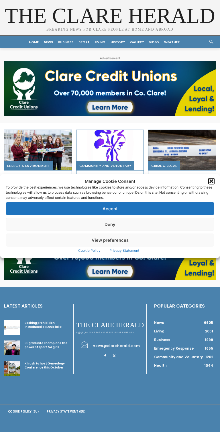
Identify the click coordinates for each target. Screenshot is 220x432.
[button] (211, 181)
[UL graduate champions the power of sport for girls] (12, 347)
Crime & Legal (164, 165)
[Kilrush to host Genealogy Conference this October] (12, 368)
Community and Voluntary (105, 165)
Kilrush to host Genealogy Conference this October (45, 365)
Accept (110, 208)
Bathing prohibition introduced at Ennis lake (43, 325)
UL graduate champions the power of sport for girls (46, 345)
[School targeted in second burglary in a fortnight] (182, 150)
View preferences (110, 240)
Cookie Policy (89, 250)
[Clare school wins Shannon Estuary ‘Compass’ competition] (38, 150)
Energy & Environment (28, 165)
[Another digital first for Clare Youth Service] (110, 150)
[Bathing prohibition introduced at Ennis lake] (12, 327)
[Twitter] (114, 355)
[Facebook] (105, 355)
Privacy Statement (124, 250)
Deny (110, 224)
